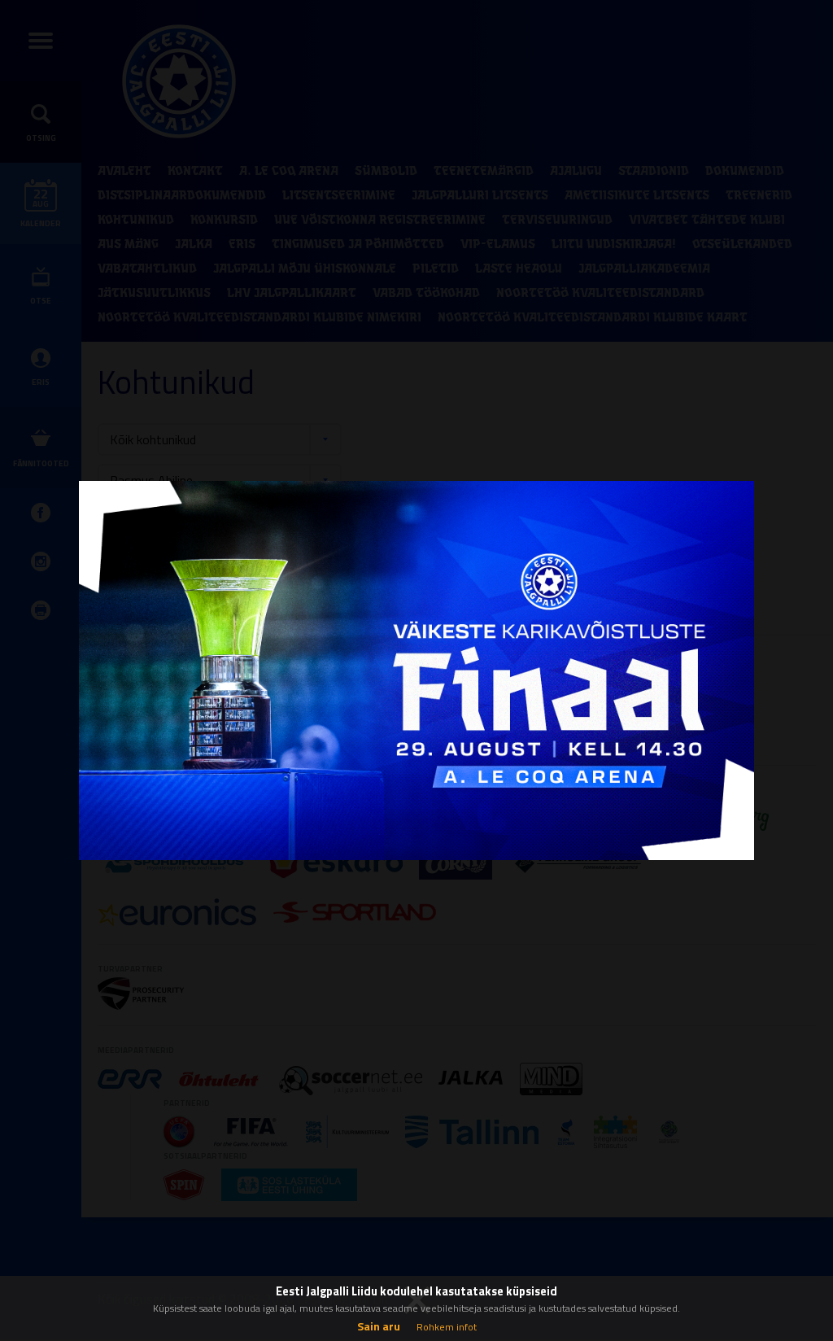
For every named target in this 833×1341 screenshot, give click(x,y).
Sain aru (378, 1325)
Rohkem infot (446, 1326)
